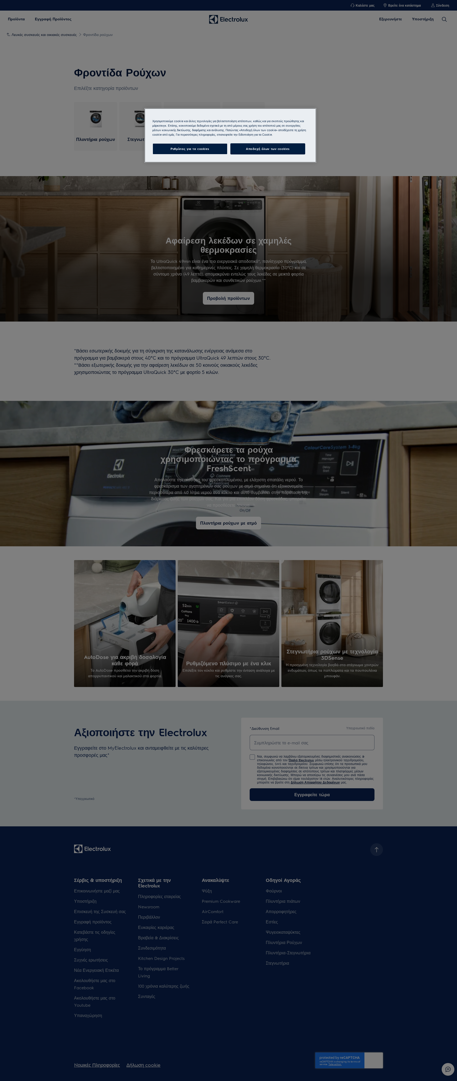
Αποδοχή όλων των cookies (268, 149)
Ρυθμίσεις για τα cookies (190, 149)
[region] (230, 135)
